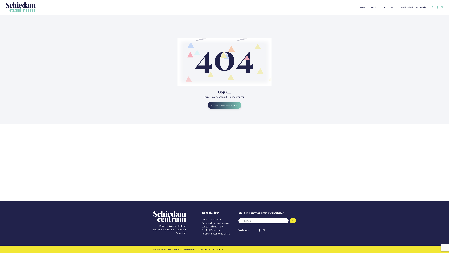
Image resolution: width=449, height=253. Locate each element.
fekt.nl (220, 249)
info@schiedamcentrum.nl (216, 233)
